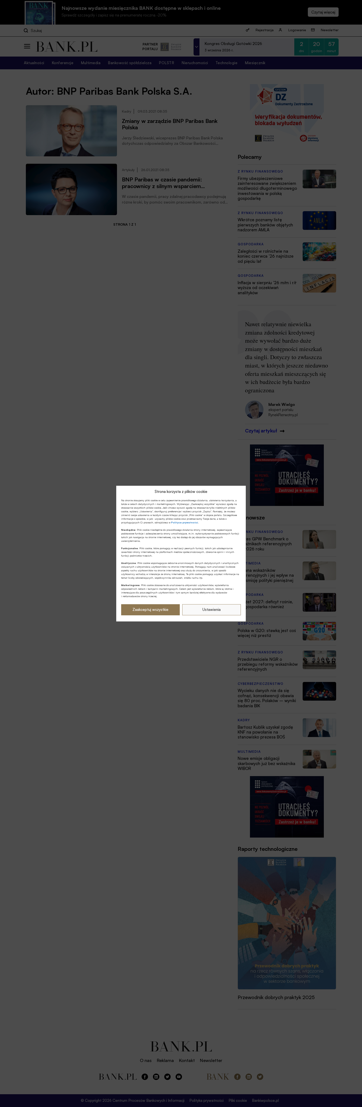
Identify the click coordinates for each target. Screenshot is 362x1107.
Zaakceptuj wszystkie (150, 609)
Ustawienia (211, 609)
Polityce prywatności (184, 522)
